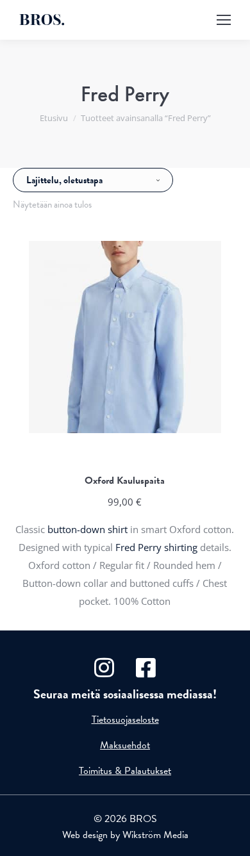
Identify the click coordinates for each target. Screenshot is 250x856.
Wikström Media (155, 835)
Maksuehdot (125, 745)
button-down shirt (87, 529)
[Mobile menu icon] (223, 20)
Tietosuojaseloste (125, 719)
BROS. (42, 19)
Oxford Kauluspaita (125, 480)
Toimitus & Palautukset (125, 770)
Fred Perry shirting (156, 547)
